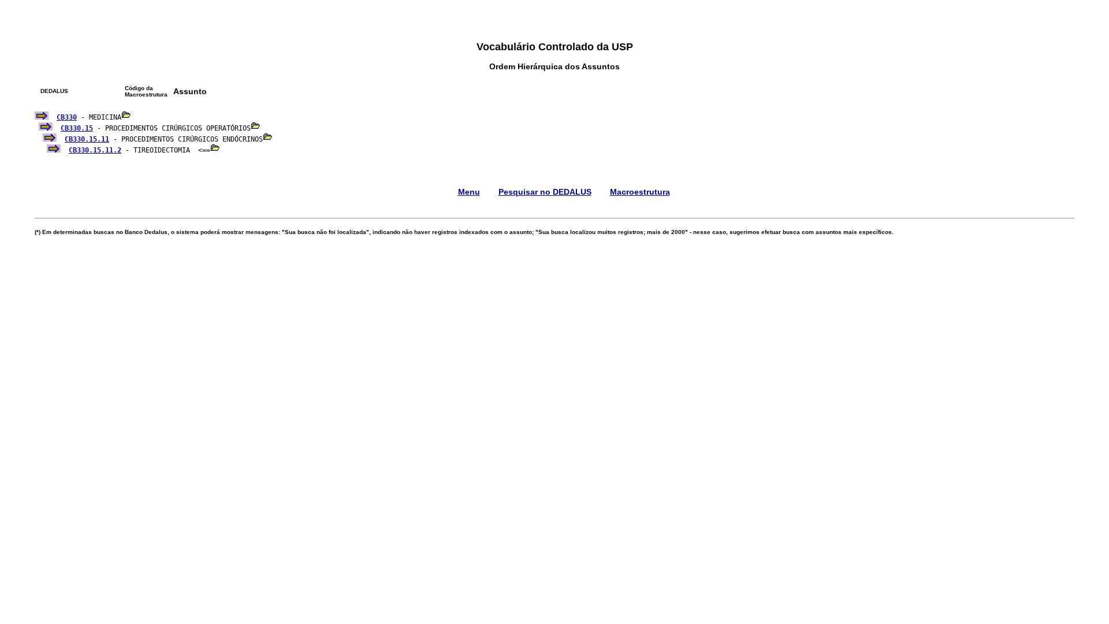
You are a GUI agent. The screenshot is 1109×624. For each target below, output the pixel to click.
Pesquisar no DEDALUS (544, 191)
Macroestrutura (640, 191)
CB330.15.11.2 (95, 150)
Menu (469, 191)
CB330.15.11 (87, 139)
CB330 (67, 117)
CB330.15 (77, 128)
